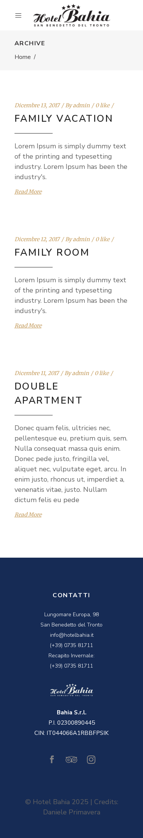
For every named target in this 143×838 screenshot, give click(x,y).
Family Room (52, 252)
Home (22, 57)
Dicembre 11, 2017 (36, 373)
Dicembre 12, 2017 (36, 239)
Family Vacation (64, 118)
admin (81, 105)
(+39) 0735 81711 (71, 645)
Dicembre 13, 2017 (36, 105)
